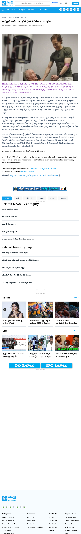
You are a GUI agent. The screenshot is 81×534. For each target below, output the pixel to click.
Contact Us (31, 521)
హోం (7, 10)
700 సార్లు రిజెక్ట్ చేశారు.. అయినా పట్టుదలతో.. (40, 283)
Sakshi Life (53, 524)
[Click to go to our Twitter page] (67, 9)
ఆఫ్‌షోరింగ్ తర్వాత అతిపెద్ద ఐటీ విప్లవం (40, 275)
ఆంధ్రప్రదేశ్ (21, 10)
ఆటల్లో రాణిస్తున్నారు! (40, 209)
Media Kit (30, 524)
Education (52, 518)
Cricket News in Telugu (10, 527)
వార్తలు (13, 10)
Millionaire (29, 198)
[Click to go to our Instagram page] (71, 9)
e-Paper (51, 531)
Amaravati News (8, 521)
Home (4, 17)
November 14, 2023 (27, 171)
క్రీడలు (46, 10)
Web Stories (69, 527)
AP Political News (8, 518)
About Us (30, 518)
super (42, 198)
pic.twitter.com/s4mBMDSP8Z (43, 169)
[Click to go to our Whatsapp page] (64, 9)
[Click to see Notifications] (61, 3)
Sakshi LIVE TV (54, 521)
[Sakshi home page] (9, 498)
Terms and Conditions (35, 527)
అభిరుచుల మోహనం (39, 217)
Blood (52, 198)
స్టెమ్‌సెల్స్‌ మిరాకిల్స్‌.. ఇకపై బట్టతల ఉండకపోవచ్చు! (38, 260)
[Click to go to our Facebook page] (60, 9)
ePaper (55, 3)
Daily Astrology (70, 518)
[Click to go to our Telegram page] (21, 507)
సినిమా (39, 10)
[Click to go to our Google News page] (78, 9)
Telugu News (69, 524)
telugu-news (14, 17)
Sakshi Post (53, 527)
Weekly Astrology (71, 531)
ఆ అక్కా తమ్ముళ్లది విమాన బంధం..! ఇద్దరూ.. (38, 239)
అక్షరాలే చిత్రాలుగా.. (39, 224)
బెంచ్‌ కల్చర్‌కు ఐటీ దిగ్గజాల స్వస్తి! (40, 268)
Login (75, 3)
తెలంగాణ (31, 10)
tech (17, 198)
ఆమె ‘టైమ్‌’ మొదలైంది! (40, 232)
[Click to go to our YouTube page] (74, 9)
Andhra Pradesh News (10, 524)
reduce (63, 198)
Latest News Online (72, 521)
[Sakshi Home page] (7, 3)
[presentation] (4, 309)
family (23, 17)
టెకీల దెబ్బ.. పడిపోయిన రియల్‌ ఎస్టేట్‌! (40, 253)
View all (76, 298)
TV (68, 3)
